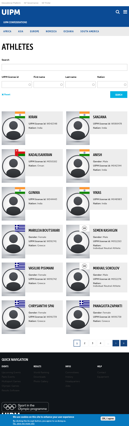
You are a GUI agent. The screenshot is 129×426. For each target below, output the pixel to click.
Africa (7, 31)
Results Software (10, 390)
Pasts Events (8, 376)
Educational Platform (11, 2)
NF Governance (31, 2)
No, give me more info (23, 423)
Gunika (34, 192)
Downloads (40, 376)
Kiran (33, 117)
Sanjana (99, 117)
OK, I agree (108, 418)
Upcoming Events (11, 372)
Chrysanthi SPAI (41, 306)
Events (5, 366)
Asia (20, 31)
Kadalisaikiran (40, 155)
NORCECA (51, 31)
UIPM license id (10, 77)
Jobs (67, 386)
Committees (72, 372)
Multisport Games (11, 381)
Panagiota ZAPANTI (107, 306)
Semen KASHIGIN (105, 230)
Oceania (68, 31)
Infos (68, 366)
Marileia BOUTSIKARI (44, 230)
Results (37, 366)
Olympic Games (10, 386)
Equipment (103, 376)
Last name (70, 77)
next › (116, 343)
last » (123, 343)
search (118, 12)
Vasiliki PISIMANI (41, 268)
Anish (97, 155)
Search (5, 60)
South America (89, 31)
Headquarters (72, 381)
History (69, 376)
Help (99, 366)
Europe (34, 31)
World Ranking (41, 372)
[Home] (1, 6)
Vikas (97, 192)
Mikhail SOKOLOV (106, 268)
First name (39, 77)
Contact (101, 372)
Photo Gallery (41, 381)
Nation (101, 77)
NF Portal (46, 2)
